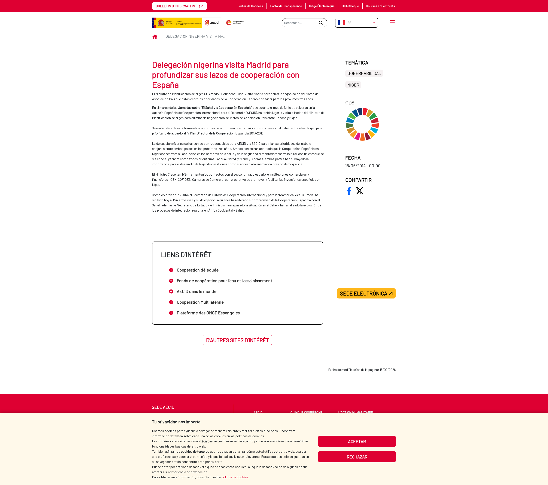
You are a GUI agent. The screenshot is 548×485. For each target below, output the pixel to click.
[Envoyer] (320, 22)
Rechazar (357, 456)
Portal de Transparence (286, 6)
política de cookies (234, 477)
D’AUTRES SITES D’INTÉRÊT (237, 340)
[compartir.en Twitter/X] (359, 191)
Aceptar (357, 441)
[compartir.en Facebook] (349, 191)
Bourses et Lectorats (380, 6)
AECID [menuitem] (257, 412)
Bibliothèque (350, 6)
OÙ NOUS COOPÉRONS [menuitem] (306, 412)
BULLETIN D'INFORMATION (175, 6)
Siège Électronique (322, 6)
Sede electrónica (363, 293)
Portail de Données (250, 6)
